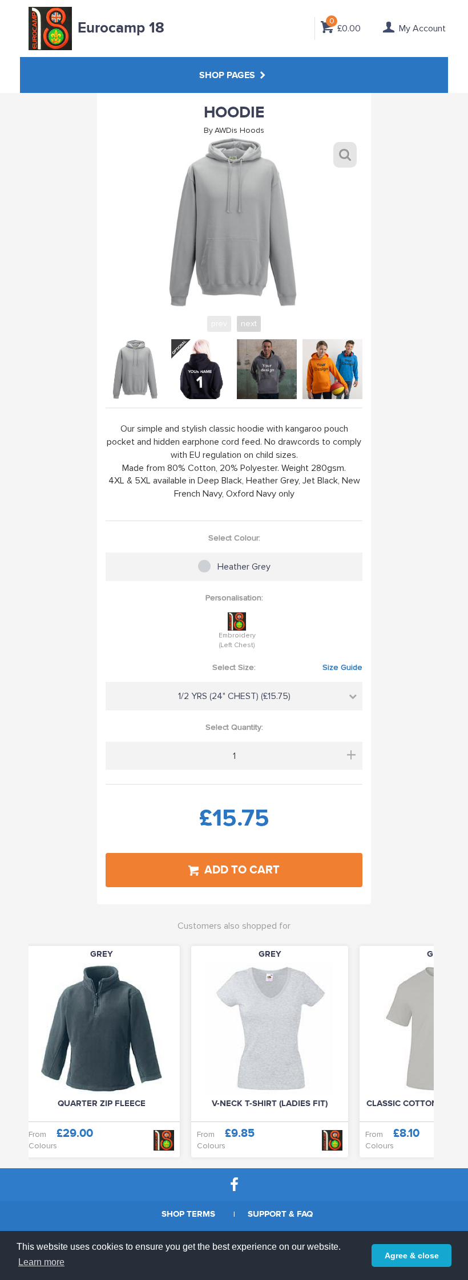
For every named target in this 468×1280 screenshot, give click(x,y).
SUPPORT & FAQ (280, 1214)
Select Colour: (234, 538)
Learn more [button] (41, 1262)
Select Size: (287, 667)
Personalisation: (234, 598)
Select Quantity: (234, 727)
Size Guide (342, 667)
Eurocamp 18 (121, 28)
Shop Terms (188, 1214)
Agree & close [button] (412, 1255)
